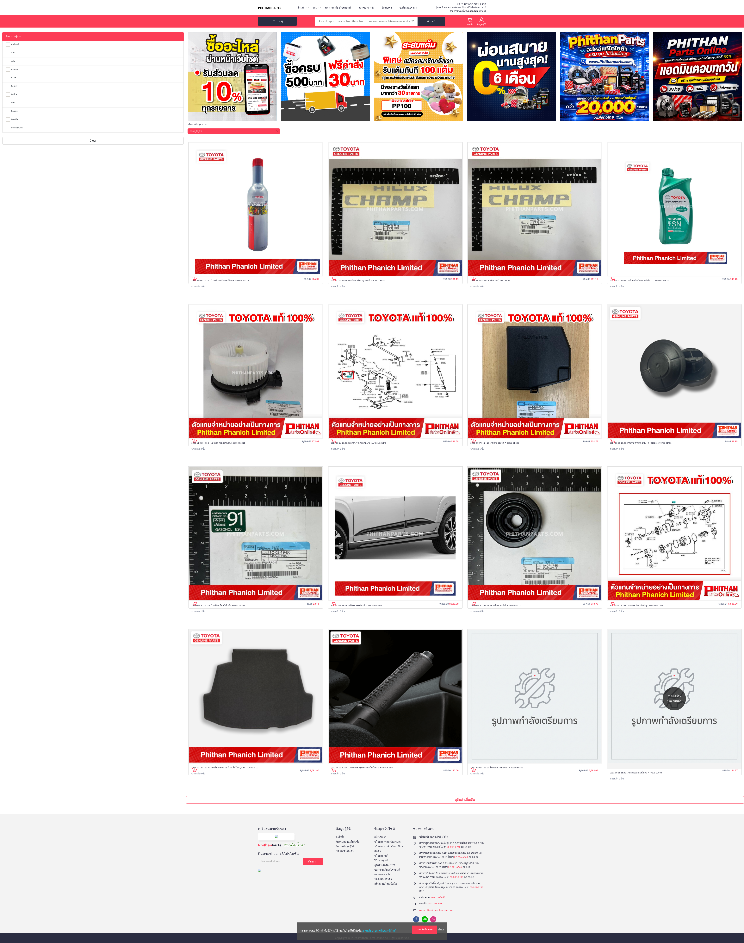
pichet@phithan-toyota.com (436, 910)
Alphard (15, 44)
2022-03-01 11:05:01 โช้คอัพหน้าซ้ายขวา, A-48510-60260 (496, 768)
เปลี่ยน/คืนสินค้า (345, 851)
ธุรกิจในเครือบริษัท (384, 865)
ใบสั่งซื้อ (340, 837)
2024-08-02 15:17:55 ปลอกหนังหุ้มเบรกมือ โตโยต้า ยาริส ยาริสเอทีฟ (362, 768)
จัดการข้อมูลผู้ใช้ (345, 846)
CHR (13, 103)
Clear (93, 140)
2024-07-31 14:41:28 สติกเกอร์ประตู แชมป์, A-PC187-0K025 (358, 281)
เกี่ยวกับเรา (380, 837)
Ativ (13, 61)
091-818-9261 (436, 903)
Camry (14, 86)
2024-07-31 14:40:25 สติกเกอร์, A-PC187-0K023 (491, 281)
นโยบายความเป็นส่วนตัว (387, 842)
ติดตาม (313, 861)
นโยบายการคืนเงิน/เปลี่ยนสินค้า (388, 849)
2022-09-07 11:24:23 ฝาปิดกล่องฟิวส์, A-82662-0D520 (494, 443)
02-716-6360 (461, 857)
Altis (13, 53)
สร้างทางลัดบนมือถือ (385, 884)
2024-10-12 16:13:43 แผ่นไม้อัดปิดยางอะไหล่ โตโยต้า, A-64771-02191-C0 (224, 768)
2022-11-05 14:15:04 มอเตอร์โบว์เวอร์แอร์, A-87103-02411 (218, 443)
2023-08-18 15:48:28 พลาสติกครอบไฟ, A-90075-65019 (495, 605)
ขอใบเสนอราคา (408, 7)
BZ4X (13, 78)
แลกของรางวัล (366, 7)
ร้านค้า (301, 7)
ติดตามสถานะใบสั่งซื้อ (348, 842)
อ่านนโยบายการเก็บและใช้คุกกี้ (379, 930)
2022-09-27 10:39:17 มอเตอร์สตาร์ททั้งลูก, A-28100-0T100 (636, 605)
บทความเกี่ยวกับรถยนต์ (338, 7)
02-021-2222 (476, 887)
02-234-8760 (454, 847)
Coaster (14, 111)
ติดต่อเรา (387, 7)
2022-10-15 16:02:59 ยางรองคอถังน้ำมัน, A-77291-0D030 (636, 773)
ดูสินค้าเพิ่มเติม (465, 799)
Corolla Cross (17, 128)
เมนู (315, 7)
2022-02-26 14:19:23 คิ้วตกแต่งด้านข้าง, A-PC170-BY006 (356, 605)
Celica (14, 94)
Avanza (14, 69)
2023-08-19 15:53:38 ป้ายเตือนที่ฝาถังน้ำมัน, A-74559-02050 (218, 605)
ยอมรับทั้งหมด (424, 929)
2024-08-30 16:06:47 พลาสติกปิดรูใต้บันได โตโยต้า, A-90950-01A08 (641, 443)
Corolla (14, 119)
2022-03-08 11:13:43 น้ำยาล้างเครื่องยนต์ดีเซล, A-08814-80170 (220, 281)
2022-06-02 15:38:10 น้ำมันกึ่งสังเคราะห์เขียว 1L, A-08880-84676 (639, 281)
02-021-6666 (455, 867)
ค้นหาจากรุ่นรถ (13, 36)
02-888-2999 (456, 877)
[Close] (277, 131)
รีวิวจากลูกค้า (381, 860)
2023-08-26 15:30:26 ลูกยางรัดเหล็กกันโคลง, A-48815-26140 (358, 443)
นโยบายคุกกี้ (381, 856)
